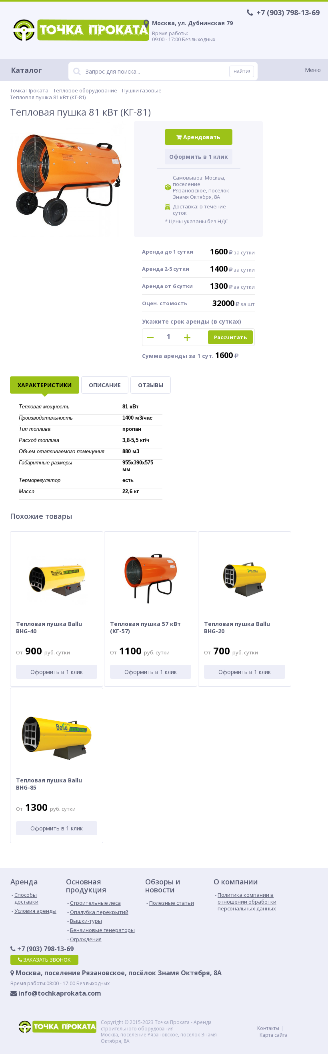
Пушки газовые (142, 90)
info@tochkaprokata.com (59, 993)
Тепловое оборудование (85, 90)
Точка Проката (29, 90)
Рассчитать (230, 337)
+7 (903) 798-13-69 (45, 949)
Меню (313, 70)
